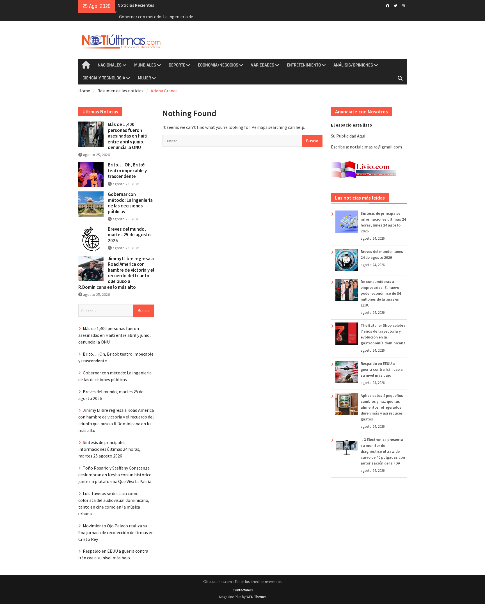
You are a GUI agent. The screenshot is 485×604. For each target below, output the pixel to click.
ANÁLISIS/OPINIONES (353, 65)
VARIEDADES (262, 65)
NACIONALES (110, 65)
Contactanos (243, 590)
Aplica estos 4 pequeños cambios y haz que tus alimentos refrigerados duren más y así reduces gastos (382, 407)
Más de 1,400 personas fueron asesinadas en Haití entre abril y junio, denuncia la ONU (127, 135)
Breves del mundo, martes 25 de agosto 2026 (129, 235)
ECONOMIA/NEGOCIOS (218, 65)
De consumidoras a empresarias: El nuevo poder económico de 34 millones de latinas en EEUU (381, 293)
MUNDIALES (145, 65)
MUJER (144, 78)
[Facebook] (387, 5)
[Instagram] (403, 5)
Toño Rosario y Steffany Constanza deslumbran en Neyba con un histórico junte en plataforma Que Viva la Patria (115, 474)
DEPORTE (177, 65)
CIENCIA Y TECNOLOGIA (104, 78)
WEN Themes (256, 596)
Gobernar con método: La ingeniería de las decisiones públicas (130, 202)
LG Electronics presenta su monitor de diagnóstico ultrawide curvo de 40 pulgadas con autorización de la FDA (383, 451)
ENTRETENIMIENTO (304, 65)
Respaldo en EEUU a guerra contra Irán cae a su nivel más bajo (382, 369)
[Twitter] (395, 5)
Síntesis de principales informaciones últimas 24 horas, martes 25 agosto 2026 (109, 449)
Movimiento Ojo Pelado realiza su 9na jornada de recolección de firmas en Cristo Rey (116, 532)
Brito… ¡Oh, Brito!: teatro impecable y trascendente (127, 170)
